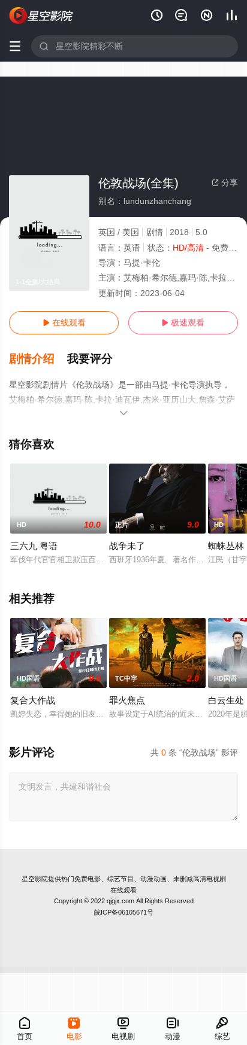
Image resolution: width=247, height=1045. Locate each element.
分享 (225, 182)
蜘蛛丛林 (226, 546)
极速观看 (182, 322)
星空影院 (35, 878)
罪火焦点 (127, 700)
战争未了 (127, 546)
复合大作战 (32, 700)
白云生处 (226, 700)
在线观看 (64, 322)
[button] (38, 359)
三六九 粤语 (34, 546)
